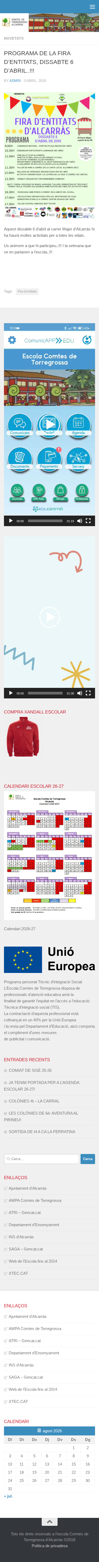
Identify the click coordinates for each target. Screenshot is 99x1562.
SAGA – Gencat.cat (26, 1249)
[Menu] (92, 6)
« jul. (8, 1496)
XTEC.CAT (18, 1273)
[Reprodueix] (10, 520)
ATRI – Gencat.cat (25, 1212)
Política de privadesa (50, 1546)
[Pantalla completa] (88, 520)
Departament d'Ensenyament (34, 1224)
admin (15, 81)
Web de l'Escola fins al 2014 (33, 1261)
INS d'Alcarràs (21, 1237)
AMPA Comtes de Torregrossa (35, 1200)
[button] (49, 424)
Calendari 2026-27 (19, 928)
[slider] (45, 521)
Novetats (13, 38)
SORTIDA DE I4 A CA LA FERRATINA (42, 1131)
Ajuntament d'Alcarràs (28, 1188)
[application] (49, 424)
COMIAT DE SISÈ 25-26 (30, 1070)
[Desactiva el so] (79, 520)
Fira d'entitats (27, 291)
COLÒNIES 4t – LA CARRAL (34, 1101)
